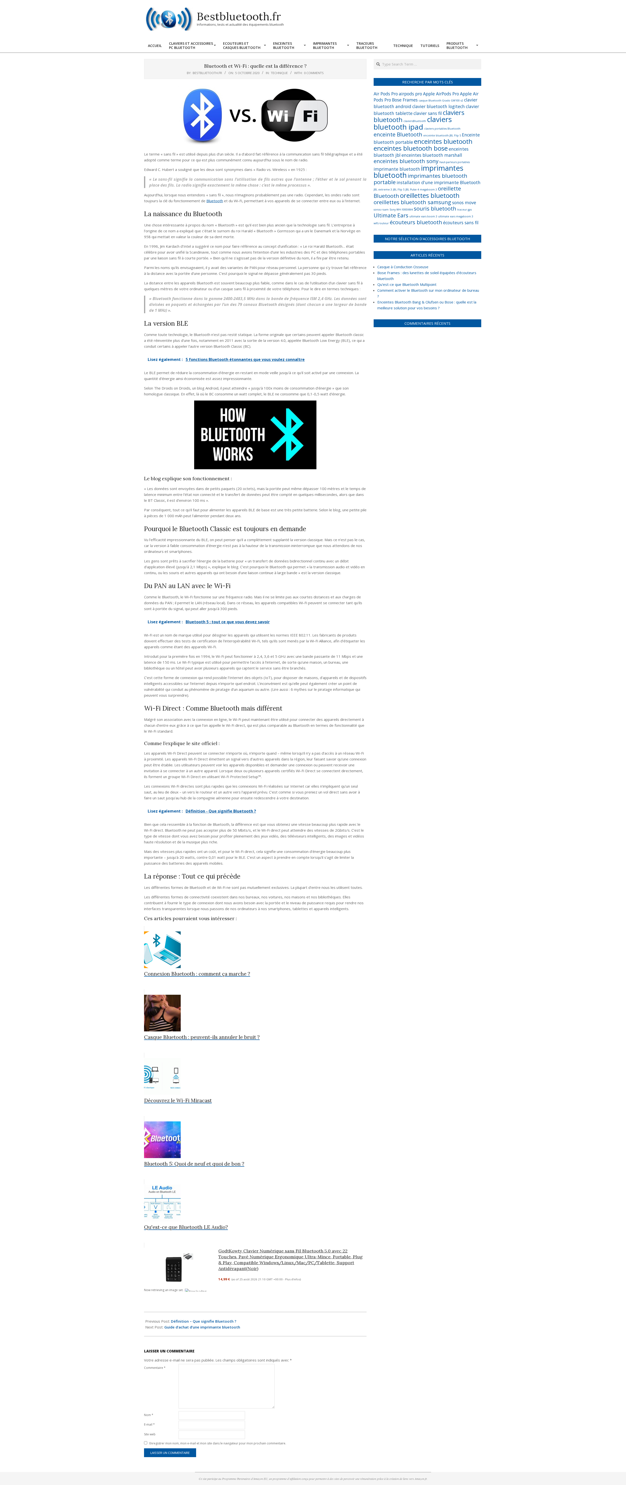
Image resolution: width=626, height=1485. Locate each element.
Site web (150, 1434)
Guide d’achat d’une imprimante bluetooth (202, 1327)
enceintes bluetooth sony (406, 161)
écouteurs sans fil (461, 222)
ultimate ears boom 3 (423, 216)
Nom (148, 1415)
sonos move (464, 202)
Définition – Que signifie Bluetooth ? (203, 1321)
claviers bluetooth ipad (413, 123)
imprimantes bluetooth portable (420, 179)
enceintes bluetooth (443, 141)
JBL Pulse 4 (412, 189)
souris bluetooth (435, 208)
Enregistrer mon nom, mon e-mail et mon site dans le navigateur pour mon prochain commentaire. (217, 1443)
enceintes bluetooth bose (411, 148)
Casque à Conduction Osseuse (402, 266)
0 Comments (314, 73)
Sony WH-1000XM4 (401, 209)
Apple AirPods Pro (441, 94)
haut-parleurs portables (454, 162)
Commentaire (155, 1368)
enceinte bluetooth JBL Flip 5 (442, 135)
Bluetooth (214, 200)
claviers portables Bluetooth (442, 128)
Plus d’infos (292, 1279)
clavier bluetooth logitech (438, 106)
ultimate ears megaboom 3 (455, 216)
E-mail (149, 1424)
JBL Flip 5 (398, 189)
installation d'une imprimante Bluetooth (439, 182)
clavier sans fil (428, 113)
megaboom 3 (428, 189)
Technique (279, 73)
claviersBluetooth (414, 121)
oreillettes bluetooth (429, 195)
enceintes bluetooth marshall (432, 155)
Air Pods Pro (386, 94)
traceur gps (464, 209)
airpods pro (410, 94)
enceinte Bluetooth (398, 134)
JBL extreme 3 (383, 189)
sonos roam (381, 209)
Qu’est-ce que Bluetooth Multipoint (406, 284)
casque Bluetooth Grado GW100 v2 (441, 100)
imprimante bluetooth (397, 169)
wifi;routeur (381, 223)
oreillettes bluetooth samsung (412, 202)
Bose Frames (405, 100)
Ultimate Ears (391, 215)
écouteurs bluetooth (416, 222)
